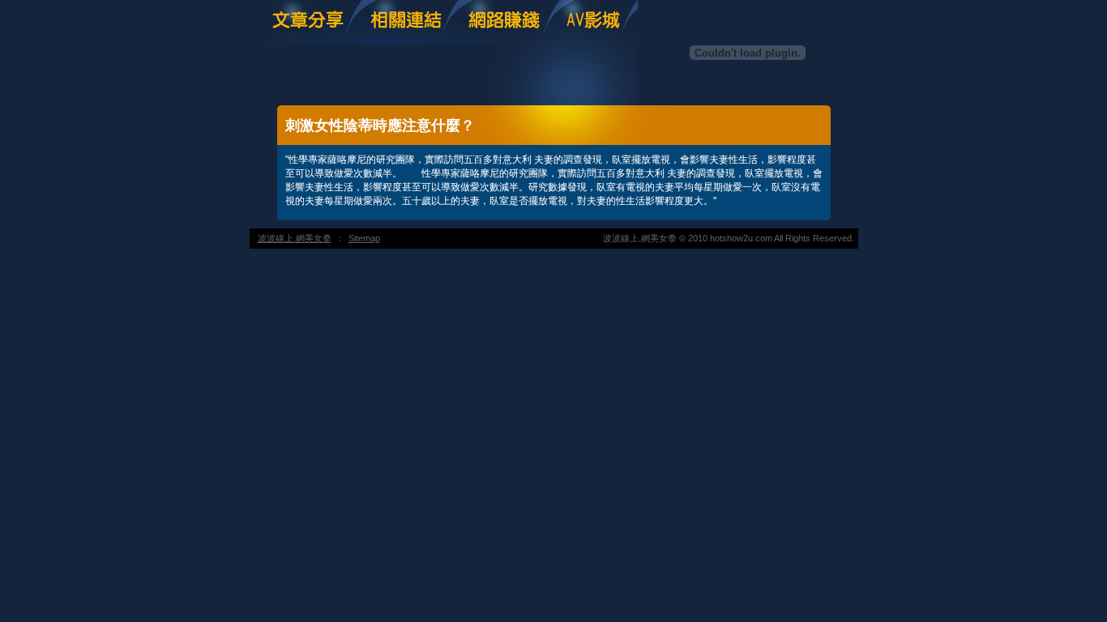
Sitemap (364, 238)
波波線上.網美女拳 (294, 238)
